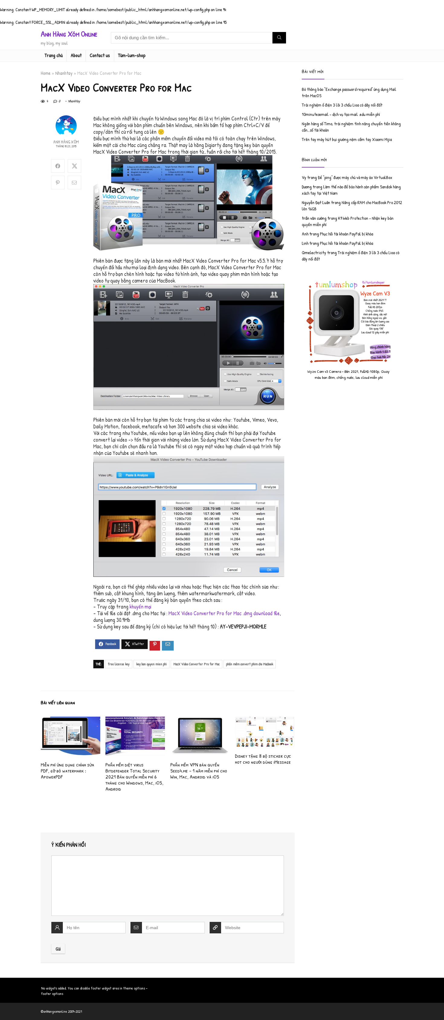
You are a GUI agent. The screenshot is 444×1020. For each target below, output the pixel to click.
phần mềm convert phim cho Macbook (249, 664)
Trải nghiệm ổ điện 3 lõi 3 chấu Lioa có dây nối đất (342, 105)
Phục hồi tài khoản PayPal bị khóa (346, 234)
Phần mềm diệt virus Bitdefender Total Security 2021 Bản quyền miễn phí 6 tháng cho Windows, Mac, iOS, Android (134, 776)
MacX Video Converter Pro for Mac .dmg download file (224, 613)
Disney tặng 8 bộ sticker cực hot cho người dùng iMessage (263, 758)
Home (45, 73)
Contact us (100, 55)
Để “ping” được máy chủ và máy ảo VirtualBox (355, 177)
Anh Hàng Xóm (66, 141)
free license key (119, 664)
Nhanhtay (63, 73)
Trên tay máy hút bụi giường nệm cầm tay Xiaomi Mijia (347, 139)
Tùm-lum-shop (132, 55)
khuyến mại (140, 606)
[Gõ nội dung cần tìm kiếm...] (279, 37)
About (76, 55)
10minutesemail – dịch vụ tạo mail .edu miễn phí (341, 114)
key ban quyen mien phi (151, 664)
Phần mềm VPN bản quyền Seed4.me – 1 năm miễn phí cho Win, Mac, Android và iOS (198, 770)
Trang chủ (54, 55)
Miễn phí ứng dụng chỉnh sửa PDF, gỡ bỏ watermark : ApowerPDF (67, 770)
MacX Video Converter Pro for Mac (196, 664)
